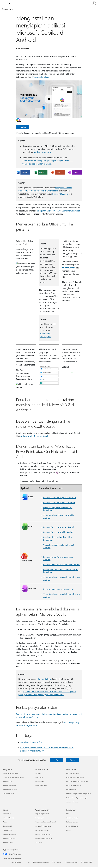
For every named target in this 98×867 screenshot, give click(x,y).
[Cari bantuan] (9, 3)
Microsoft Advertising (9, 834)
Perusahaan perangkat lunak (43, 838)
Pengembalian (39, 781)
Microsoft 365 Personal (10, 790)
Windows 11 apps (8, 794)
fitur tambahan (68, 267)
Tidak (72, 760)
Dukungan (6, 9)
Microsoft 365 (7, 781)
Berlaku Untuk (23, 48)
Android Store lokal (42, 152)
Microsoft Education (72, 773)
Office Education (71, 790)
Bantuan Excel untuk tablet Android (58, 532)
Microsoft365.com (60, 193)
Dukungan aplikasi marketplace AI (45, 822)
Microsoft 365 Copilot (9, 838)
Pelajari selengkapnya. (42, 76)
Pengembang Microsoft (42, 814)
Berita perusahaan (72, 822)
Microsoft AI (7, 814)
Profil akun (38, 773)
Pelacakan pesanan (41, 785)
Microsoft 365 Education (73, 785)
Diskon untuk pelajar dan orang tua (77, 798)
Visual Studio (39, 842)
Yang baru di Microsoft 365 (32, 742)
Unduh (23, 127)
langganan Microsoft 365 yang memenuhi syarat (58, 210)
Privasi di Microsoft (72, 826)
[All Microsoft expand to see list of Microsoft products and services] (3, 3)
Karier (68, 814)
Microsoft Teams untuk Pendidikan (77, 781)
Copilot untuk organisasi (10, 773)
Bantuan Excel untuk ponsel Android (59, 527)
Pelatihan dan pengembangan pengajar (78, 794)
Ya (57, 760)
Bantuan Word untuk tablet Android (59, 502)
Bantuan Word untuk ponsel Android (59, 497)
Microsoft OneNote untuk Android (58, 589)
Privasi (28, 862)
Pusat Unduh (39, 777)
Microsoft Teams (8, 842)
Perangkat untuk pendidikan (75, 777)
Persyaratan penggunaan (41, 862)
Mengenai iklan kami (71, 862)
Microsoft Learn (39, 818)
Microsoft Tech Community (43, 826)
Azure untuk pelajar (72, 802)
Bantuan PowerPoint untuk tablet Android (61, 564)
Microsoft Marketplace (42, 830)
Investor (68, 830)
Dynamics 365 (7, 826)
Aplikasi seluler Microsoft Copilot (35, 436)
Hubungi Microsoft (16, 862)
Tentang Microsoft (72, 818)
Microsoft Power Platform (42, 834)
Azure (5, 822)
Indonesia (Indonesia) (13, 850)
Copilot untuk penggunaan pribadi (13, 777)
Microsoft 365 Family (9, 785)
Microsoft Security (8, 818)
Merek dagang (56, 862)
